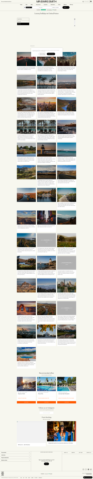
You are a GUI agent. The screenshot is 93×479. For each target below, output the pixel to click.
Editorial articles (4, 460)
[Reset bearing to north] (74, 24)
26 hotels (26, 196)
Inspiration (45, 4)
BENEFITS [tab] (73, 452)
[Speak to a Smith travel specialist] (83, 1)
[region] (53, 32)
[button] (83, 1)
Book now (26, 402)
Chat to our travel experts (88, 477)
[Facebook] (86, 469)
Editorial (65, 4)
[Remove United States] (31, 7)
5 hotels (66, 264)
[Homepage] (46, 1)
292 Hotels (20, 19)
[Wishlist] (85, 1)
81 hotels (46, 60)
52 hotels (46, 219)
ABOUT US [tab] (66, 452)
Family (59, 4)
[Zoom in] (74, 21)
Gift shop (71, 4)
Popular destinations (5, 457)
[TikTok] (91, 469)
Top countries (3, 452)
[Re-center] (74, 25)
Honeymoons (38, 4)
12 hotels (66, 60)
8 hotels (66, 128)
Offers (32, 4)
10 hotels (26, 309)
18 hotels (46, 151)
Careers (32, 477)
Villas (26, 4)
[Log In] (90, 1)
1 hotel (26, 128)
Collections (3, 455)
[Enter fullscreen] (74, 19)
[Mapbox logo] (32, 45)
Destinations (53, 4)
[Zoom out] (74, 22)
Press (26, 477)
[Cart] (87, 1)
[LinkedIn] (88, 469)
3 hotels (26, 60)
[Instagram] (83, 469)
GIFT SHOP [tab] (80, 452)
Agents (29, 477)
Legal (21, 477)
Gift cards (36, 477)
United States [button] (28, 7)
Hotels (21, 4)
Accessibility (40, 477)
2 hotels (66, 83)
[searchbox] (35, 7)
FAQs (23, 477)
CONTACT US (89, 452)
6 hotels (46, 287)
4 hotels (26, 83)
